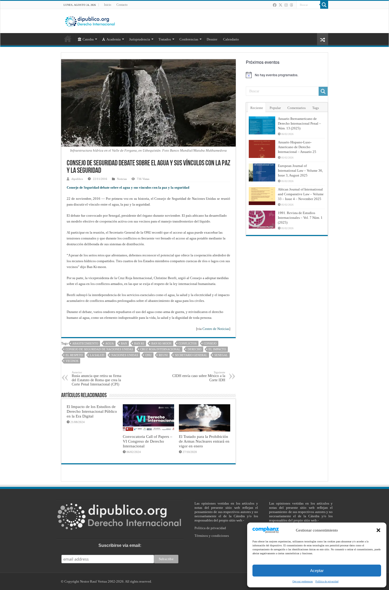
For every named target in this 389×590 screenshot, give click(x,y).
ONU (148, 355)
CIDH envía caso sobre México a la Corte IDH (198, 376)
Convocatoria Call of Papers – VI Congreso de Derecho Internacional (147, 441)
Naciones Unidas (124, 355)
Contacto (122, 5)
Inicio (107, 5)
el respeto (74, 355)
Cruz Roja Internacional (160, 349)
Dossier (212, 39)
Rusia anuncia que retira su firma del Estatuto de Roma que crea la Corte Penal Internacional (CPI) (96, 378)
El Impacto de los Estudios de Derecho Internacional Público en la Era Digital (92, 411)
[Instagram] (286, 5)
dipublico (77, 178)
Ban (124, 343)
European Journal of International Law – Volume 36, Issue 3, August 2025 (300, 170)
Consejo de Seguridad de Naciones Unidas (99, 349)
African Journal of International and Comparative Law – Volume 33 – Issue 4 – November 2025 (301, 194)
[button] (378, 530)
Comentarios (296, 108)
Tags (315, 108)
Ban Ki (139, 343)
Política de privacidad (326, 581)
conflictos (188, 343)
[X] (280, 5)
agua (109, 343)
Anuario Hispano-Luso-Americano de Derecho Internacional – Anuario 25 (297, 147)
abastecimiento (85, 343)
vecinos (72, 360)
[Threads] (291, 5)
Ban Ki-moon (161, 343)
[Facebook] (274, 5)
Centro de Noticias (215, 329)
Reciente (256, 108)
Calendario (231, 39)
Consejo (210, 343)
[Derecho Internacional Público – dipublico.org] (90, 20)
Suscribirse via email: (119, 545)
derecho (194, 349)
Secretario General (191, 355)
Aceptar (317, 570)
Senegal (221, 355)
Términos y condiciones (212, 536)
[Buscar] (324, 5)
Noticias (122, 178)
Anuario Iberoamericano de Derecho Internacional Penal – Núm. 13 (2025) (299, 123)
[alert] (287, 75)
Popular (275, 108)
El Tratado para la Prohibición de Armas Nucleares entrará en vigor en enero (204, 441)
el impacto (217, 349)
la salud (97, 355)
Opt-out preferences (302, 581)
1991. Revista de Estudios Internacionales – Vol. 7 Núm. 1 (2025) (300, 217)
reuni (163, 355)
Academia (113, 39)
